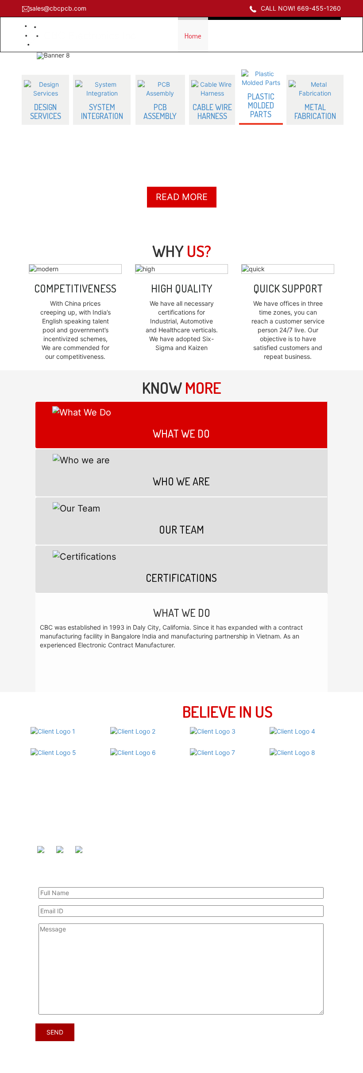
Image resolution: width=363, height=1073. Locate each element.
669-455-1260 (66, 822)
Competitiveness (75, 286)
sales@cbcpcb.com (57, 8)
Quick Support (288, 286)
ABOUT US (229, 35)
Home (193, 35)
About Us (203, 815)
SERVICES (271, 35)
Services (201, 828)
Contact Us (205, 841)
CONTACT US (316, 35)
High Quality (181, 286)
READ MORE (182, 195)
